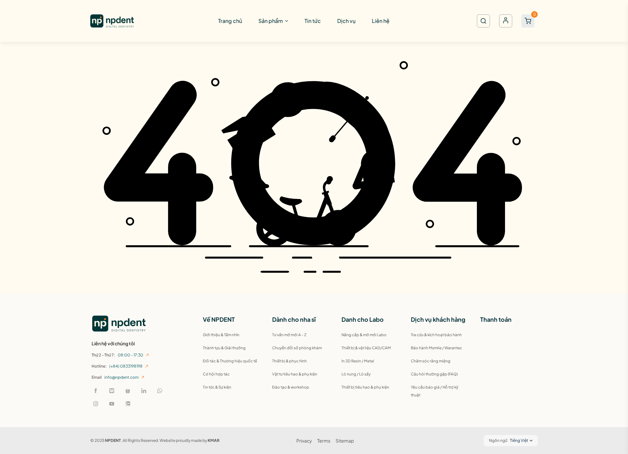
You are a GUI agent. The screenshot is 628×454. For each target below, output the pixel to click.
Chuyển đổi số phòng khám (297, 347)
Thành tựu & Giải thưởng (224, 347)
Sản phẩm (270, 20)
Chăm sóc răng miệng (430, 360)
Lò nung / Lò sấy (356, 374)
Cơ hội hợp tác (216, 374)
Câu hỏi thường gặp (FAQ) (434, 374)
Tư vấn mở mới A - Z (289, 334)
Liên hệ (381, 20)
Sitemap (345, 441)
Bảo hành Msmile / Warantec (436, 347)
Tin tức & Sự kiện (217, 387)
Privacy (304, 441)
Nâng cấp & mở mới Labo (364, 334)
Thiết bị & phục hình (289, 360)
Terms (323, 441)
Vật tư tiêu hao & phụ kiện (294, 374)
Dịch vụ (346, 20)
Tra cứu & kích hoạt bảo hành (436, 334)
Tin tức (313, 20)
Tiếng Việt (519, 440)
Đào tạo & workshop (290, 387)
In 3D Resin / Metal (357, 360)
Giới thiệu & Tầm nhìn (221, 334)
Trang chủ (230, 20)
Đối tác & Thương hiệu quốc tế (230, 360)
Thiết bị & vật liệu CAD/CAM (366, 347)
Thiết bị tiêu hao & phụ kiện (365, 387)
